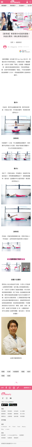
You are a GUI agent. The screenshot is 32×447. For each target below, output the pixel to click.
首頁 (12, 42)
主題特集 (10, 416)
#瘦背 (28, 371)
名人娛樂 (22, 411)
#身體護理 (16, 371)
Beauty (24, 426)
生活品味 (21, 5)
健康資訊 (19, 42)
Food (18, 426)
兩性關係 (10, 413)
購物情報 (16, 413)
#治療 (8, 371)
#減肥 (8, 376)
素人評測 (22, 413)
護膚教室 (26, 388)
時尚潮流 (12, 5)
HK (9, 426)
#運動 (3, 371)
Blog (2, 429)
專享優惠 (22, 416)
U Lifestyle (4, 426)
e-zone (7, 429)
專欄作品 (3, 416)
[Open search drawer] (30, 2)
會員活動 (16, 416)
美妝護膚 (3, 5)
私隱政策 (10, 437)
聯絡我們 (16, 437)
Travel (13, 426)
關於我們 (3, 435)
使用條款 (3, 437)
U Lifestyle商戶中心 (12, 435)
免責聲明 (21, 435)
